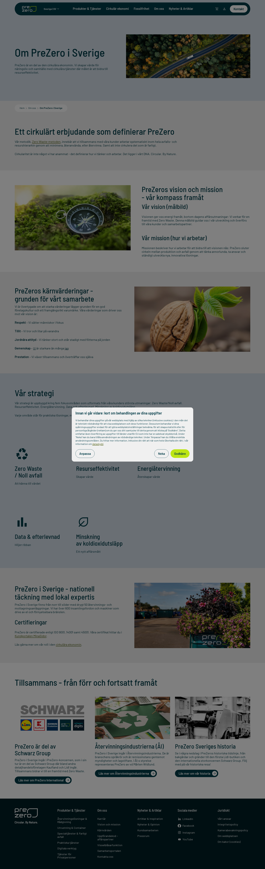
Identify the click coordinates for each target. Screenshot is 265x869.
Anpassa (85, 453)
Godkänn (180, 453)
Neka (161, 453)
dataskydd (97, 443)
